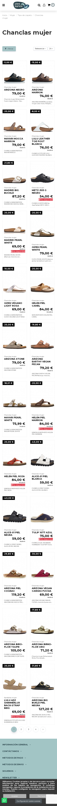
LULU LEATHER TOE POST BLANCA (41, 141)
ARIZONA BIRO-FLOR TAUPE (13, 645)
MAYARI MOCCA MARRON (13, 140)
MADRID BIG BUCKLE (11, 191)
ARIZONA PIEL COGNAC (12, 589)
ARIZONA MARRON (37, 91)
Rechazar (42, 796)
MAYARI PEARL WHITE (13, 419)
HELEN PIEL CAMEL (38, 304)
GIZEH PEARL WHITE (39, 248)
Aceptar (14, 796)
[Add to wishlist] (24, 65)
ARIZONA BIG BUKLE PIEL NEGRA (40, 703)
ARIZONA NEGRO (14, 89)
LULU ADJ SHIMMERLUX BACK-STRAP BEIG (12, 704)
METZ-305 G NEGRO (39, 191)
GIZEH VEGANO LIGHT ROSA (13, 304)
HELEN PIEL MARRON (38, 419)
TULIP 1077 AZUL (42, 532)
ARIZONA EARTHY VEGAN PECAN (41, 361)
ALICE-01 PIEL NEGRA (12, 534)
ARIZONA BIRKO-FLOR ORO (42, 645)
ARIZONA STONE (14, 358)
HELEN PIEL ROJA (14, 476)
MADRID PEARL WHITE (13, 241)
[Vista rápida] (24, 70)
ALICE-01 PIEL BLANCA (40, 477)
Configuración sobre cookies (28, 801)
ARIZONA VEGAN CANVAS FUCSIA (42, 589)
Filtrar (10, 48)
